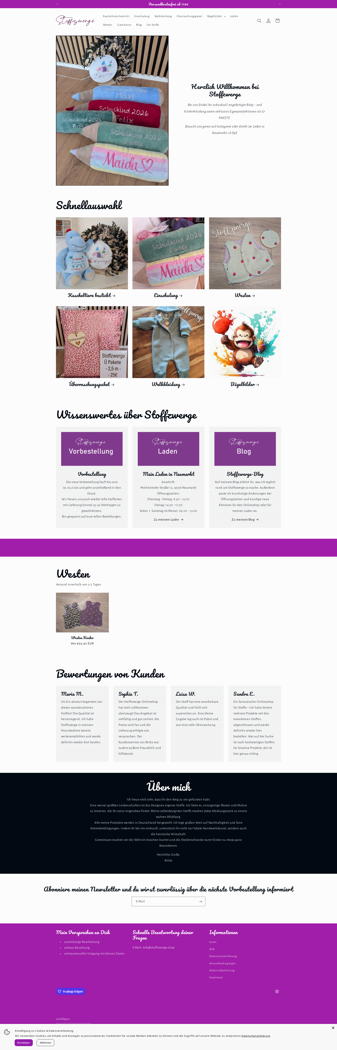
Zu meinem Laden (166, 519)
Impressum (216, 977)
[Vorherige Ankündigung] (57, 4)
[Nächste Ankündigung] (280, 4)
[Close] (333, 1028)
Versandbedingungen (222, 963)
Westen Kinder (82, 638)
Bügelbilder (242, 384)
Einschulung (166, 295)
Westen (242, 295)
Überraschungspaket (89, 384)
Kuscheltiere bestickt (89, 295)
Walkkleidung (166, 384)
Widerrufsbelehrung (222, 970)
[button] (216, 16)
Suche (213, 942)
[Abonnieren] (200, 901)
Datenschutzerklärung (223, 956)
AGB (212, 949)
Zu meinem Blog (243, 519)
